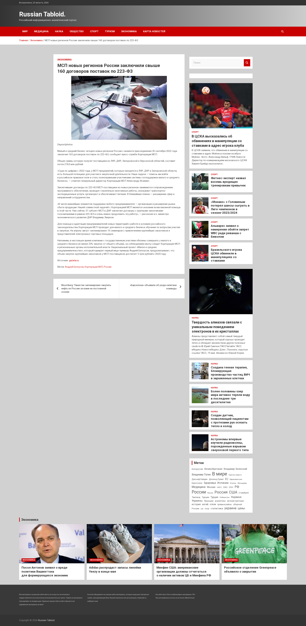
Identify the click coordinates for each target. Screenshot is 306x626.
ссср (207, 508)
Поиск (247, 62)
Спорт (94, 31)
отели (213, 504)
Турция (214, 497)
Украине (236, 497)
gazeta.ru (74, 260)
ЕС (226, 479)
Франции (208, 501)
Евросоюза (197, 483)
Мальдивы (242, 483)
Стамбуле (244, 492)
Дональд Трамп (216, 479)
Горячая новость (235, 475)
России (107, 267)
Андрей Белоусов (74, 267)
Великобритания (213, 469)
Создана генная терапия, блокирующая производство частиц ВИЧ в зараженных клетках (230, 373)
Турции (205, 497)
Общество (77, 31)
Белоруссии (197, 469)
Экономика (129, 31)
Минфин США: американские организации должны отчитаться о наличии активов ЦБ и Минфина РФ (184, 571)
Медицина (41, 31)
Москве (211, 487)
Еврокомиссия (236, 479)
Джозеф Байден (200, 479)
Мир (25, 31)
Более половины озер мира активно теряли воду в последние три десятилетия (230, 396)
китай (205, 504)
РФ (237, 487)
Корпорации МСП (94, 267)
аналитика (220, 501)
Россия (221, 492)
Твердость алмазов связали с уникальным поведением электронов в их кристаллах (217, 326)
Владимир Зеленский (235, 468)
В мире (219, 474)
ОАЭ (225, 487)
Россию (210, 493)
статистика (217, 508)
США (233, 492)
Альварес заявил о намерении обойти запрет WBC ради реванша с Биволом (230, 231)
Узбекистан (224, 497)
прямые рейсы (224, 504)
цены (241, 508)
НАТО (219, 487)
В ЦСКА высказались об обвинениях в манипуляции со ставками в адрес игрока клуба (218, 140)
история (196, 504)
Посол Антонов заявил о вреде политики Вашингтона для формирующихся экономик (45, 571)
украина (230, 508)
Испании (223, 482)
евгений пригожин (235, 501)
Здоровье (210, 482)
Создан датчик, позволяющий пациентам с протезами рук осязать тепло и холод (229, 420)
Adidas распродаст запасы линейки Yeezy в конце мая (115, 569)
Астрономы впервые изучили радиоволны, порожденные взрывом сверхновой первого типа (230, 444)
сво (202, 509)
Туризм (110, 31)
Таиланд (196, 497)
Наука (59, 31)
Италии (233, 483)
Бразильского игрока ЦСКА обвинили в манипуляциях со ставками (226, 255)
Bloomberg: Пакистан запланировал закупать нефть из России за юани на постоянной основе (86, 288)
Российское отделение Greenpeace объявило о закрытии (250, 569)
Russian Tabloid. (42, 14)
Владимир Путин (201, 474)
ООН (231, 487)
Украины (197, 500)
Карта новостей (154, 31)
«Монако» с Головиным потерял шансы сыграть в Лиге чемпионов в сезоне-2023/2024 (230, 207)
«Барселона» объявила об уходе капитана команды (153, 287)
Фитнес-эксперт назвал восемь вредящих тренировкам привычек (228, 181)
